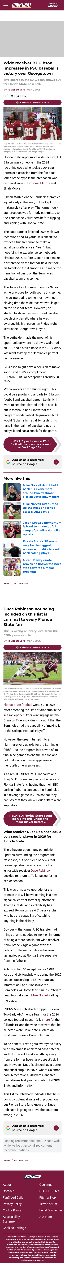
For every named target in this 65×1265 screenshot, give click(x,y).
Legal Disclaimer (50, 1210)
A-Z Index (46, 1217)
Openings (45, 1184)
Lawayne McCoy (38, 183)
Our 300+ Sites (49, 1191)
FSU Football (21, 583)
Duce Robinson (41, 870)
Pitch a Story (48, 1197)
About (7, 1184)
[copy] (24, 96)
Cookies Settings (14, 1228)
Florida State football (18, 705)
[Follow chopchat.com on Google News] (56, 462)
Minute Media (20, 1237)
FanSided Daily (13, 1197)
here (47, 1019)
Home (6, 583)
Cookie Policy (12, 1210)
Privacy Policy (12, 1204)
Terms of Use (48, 1204)
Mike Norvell (39, 995)
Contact (8, 1191)
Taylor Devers (16, 89)
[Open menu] (5, 5)
